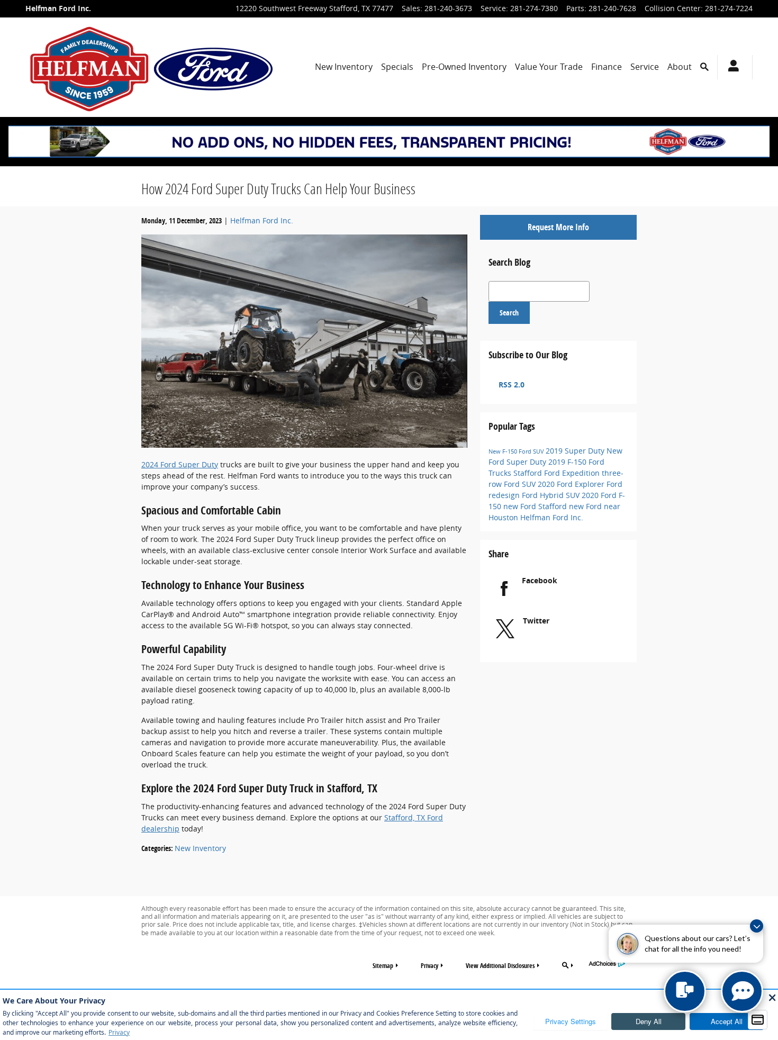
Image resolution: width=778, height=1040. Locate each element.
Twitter (536, 621)
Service (644, 67)
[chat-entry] (685, 991)
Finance (606, 67)
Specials (397, 67)
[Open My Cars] (731, 67)
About (679, 67)
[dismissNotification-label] (756, 926)
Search (509, 313)
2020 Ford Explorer (572, 484)
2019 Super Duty (576, 451)
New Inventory (344, 67)
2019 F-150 (568, 462)
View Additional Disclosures (500, 965)
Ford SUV (532, 451)
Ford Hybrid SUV (552, 495)
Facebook (539, 580)
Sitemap (383, 965)
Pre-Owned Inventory (464, 67)
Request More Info (558, 227)
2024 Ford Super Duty (179, 464)
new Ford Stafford (536, 506)
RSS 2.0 (510, 384)
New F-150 (503, 451)
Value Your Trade (549, 67)
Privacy (429, 965)
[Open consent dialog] (758, 1020)
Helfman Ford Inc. (261, 220)
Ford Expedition (573, 473)
